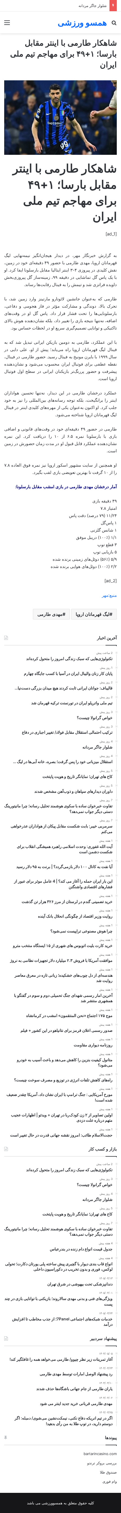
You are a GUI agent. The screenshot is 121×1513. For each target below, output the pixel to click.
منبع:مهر (109, 595)
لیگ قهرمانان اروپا (92, 614)
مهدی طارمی (49, 614)
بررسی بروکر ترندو (102, 1463)
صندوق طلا (108, 1472)
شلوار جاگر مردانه (93, 5)
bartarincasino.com (100, 1453)
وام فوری (109, 1481)
